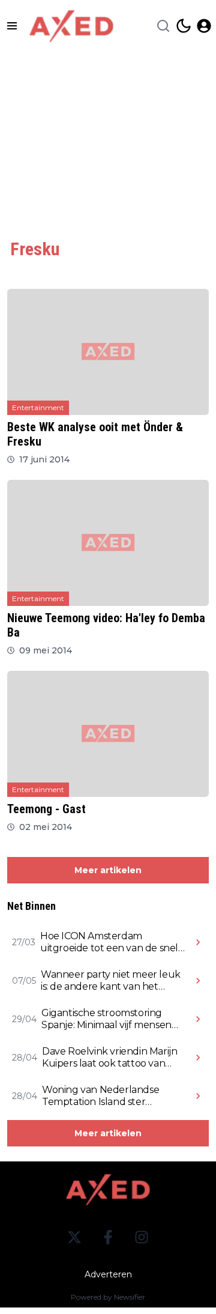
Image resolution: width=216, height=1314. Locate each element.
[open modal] (204, 26)
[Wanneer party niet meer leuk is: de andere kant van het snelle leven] (198, 981)
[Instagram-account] (141, 1237)
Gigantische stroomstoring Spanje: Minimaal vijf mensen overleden (106, 1019)
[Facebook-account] (108, 1237)
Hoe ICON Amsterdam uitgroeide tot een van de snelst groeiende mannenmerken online (113, 942)
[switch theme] (183, 25)
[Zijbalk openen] (12, 26)
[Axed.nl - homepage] (71, 26)
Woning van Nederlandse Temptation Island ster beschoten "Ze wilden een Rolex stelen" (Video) (102, 1096)
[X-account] (74, 1237)
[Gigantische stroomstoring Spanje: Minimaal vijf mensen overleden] (198, 1019)
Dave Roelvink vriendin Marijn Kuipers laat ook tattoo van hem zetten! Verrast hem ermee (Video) (109, 1058)
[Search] (163, 26)
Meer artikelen (108, 870)
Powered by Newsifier (108, 1296)
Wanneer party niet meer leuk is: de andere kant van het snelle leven (111, 981)
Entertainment (38, 407)
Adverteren (108, 1274)
